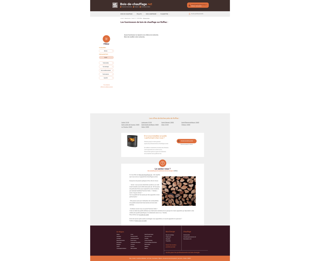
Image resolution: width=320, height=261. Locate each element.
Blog (130, 258)
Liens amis (179, 258)
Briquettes (168, 239)
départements (127, 18)
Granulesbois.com (187, 239)
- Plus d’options (106, 85)
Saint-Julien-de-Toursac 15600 (130, 125)
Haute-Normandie (135, 238)
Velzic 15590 (145, 127)
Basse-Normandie (121, 240)
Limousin (133, 244)
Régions (160, 258)
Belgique (146, 246)
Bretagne (119, 244)
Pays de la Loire (148, 236)
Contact (134, 258)
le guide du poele (144, 215)
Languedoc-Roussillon (135, 242)
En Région (120, 231)
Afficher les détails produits (107, 87)
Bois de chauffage (170, 235)
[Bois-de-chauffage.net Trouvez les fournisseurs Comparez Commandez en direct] (115, 6)
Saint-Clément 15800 (167, 122)
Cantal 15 (134, 18)
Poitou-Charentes (148, 240)
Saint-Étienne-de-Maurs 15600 (190, 122)
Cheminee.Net (186, 235)
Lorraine (132, 246)
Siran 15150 (165, 125)
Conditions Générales (141, 258)
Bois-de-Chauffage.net (145, 175)
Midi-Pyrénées (134, 248)
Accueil (122, 18)
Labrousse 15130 (146, 122)
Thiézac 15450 (185, 125)
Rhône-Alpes (147, 244)
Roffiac (176, 171)
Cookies (185, 258)
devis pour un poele (141, 221)
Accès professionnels (197, 13)
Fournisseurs (155, 258)
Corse (132, 234)
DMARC (189, 258)
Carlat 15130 (125, 122)
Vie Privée (149, 258)
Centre (118, 246)
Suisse (146, 248)
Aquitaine (119, 236)
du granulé (174, 258)
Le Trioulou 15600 (126, 127)
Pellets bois (168, 237)
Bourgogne (119, 242)
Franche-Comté (134, 236)
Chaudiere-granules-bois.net (189, 237)
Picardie (146, 238)
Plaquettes (168, 241)
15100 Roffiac (139, 18)
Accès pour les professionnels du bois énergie (183, 252)
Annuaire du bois (166, 258)
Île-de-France (133, 240)
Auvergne (119, 238)
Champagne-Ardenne (121, 248)
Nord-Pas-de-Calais (149, 234)
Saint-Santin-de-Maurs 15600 (150, 125)
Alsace (118, 234)
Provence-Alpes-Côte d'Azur (151, 242)
